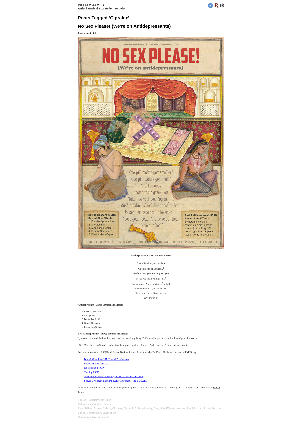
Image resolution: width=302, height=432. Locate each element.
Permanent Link (87, 33)
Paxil (190, 408)
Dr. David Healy (160, 352)
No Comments (100, 417)
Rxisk (207, 408)
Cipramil (128, 408)
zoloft (113, 413)
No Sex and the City (94, 367)
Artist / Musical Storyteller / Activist (101, 8)
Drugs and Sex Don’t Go (96, 363)
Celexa (107, 408)
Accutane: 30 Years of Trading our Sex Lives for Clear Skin (113, 376)
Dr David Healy (143, 408)
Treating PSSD (91, 372)
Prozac (198, 408)
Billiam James (91, 5)
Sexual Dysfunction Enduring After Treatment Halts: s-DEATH (115, 380)
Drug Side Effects (164, 408)
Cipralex (117, 408)
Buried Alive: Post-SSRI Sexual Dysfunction (106, 359)
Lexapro (181, 408)
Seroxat (216, 408)
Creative (97, 404)
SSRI (106, 413)
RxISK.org (190, 352)
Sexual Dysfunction (89, 413)
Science (108, 404)
